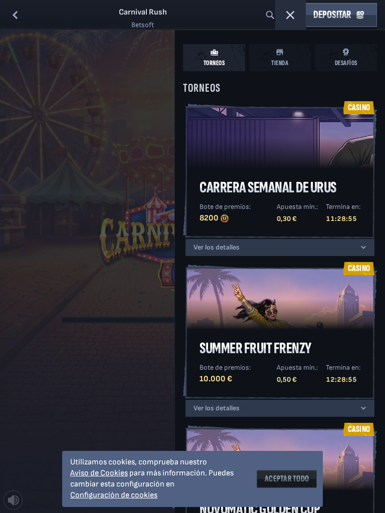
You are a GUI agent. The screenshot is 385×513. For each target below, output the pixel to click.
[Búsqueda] (270, 15)
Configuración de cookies (113, 495)
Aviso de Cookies (99, 473)
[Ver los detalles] (363, 247)
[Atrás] (15, 15)
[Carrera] (290, 15)
